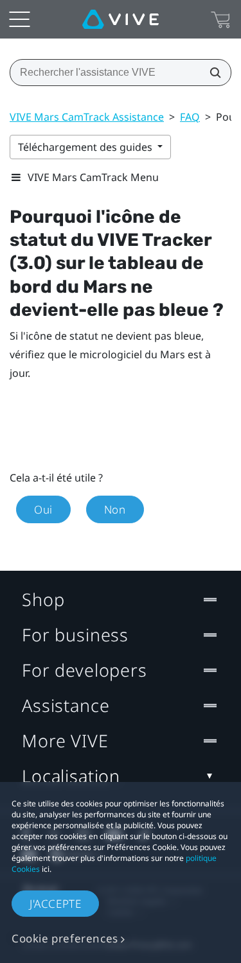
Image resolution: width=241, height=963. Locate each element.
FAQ (190, 117)
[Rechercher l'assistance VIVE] (211, 72)
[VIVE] (120, 19)
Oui (43, 509)
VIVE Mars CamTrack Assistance (87, 117)
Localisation (71, 776)
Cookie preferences (65, 938)
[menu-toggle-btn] (19, 19)
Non (115, 509)
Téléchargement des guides (86, 147)
